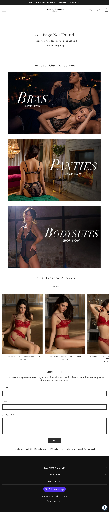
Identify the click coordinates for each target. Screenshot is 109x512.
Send (54, 440)
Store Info (53, 474)
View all (54, 286)
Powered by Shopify (54, 501)
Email (6, 401)
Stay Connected (53, 467)
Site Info (54, 481)
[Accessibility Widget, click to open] (105, 508)
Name (6, 387)
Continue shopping (54, 45)
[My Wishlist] (91, 10)
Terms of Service (83, 448)
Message (8, 415)
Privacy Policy (65, 448)
